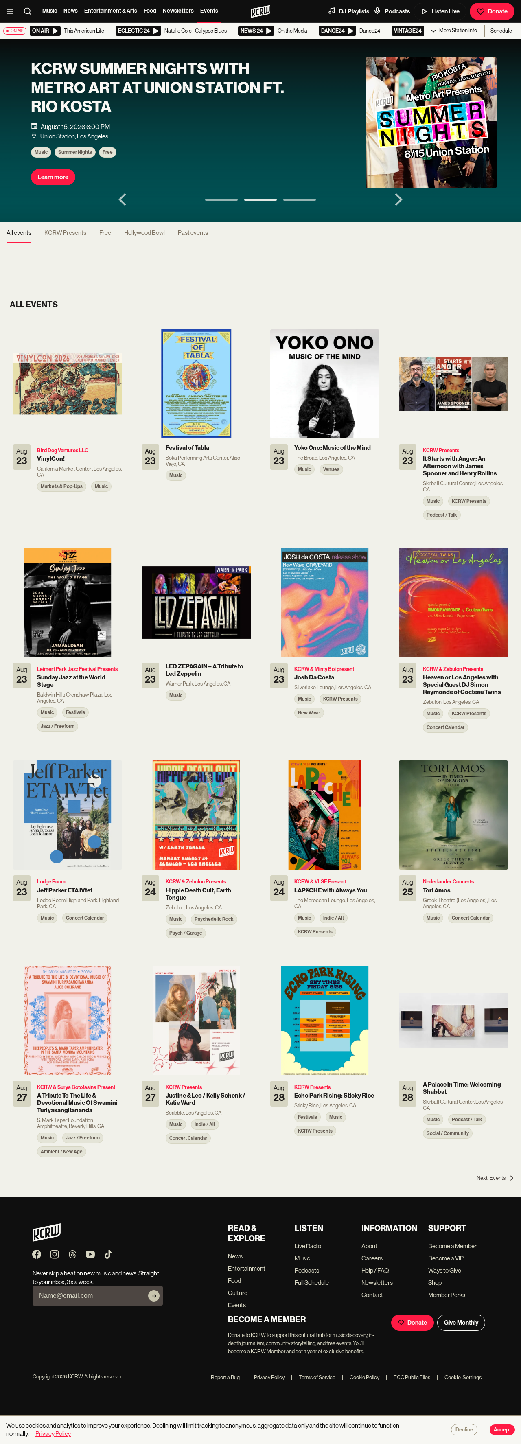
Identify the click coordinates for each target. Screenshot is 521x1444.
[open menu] (12, 11)
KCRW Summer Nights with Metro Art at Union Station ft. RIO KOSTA (157, 87)
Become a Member (452, 1245)
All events (19, 232)
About (369, 1245)
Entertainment (246, 1268)
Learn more (53, 177)
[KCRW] (47, 1239)
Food (150, 10)
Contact (372, 1294)
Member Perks (446, 1294)
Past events (193, 232)
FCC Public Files (408, 1377)
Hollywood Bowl (144, 232)
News (70, 10)
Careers (372, 1258)
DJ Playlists (354, 11)
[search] (30, 11)
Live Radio (308, 1245)
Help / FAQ (375, 1270)
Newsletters (178, 10)
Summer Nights (75, 152)
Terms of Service (313, 1377)
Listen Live (446, 11)
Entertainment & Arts (110, 10)
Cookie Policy (360, 1377)
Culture (237, 1292)
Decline (464, 1429)
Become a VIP (446, 1258)
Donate (498, 11)
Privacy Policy (265, 1377)
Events (209, 10)
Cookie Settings (463, 1377)
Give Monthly (461, 1322)
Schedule (501, 31)
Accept (502, 1429)
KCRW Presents (65, 232)
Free (108, 152)
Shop (435, 1282)
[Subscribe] (154, 1296)
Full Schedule (312, 1282)
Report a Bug (225, 1377)
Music (49, 10)
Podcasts (397, 11)
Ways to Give (444, 1270)
